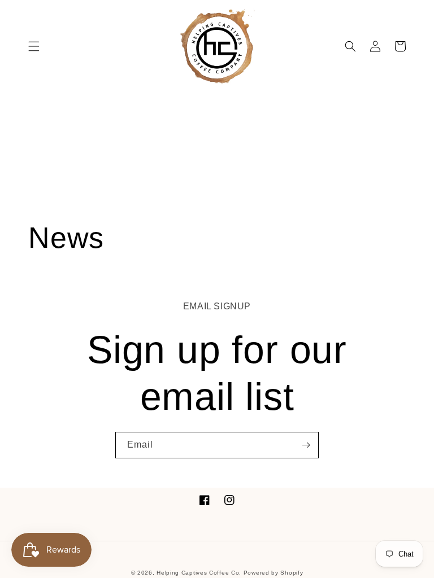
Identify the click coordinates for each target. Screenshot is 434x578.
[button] (33, 46)
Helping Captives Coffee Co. (199, 573)
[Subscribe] (305, 445)
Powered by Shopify (273, 573)
